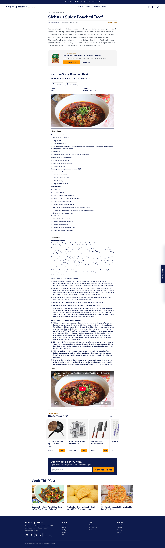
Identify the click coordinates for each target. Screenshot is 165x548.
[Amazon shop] (50, 535)
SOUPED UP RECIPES (90, 91)
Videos (88, 6)
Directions (56, 237)
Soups (64, 532)
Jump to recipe (112, 22)
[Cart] (158, 7)
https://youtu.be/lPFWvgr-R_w (63, 331)
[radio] (52, 78)
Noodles (64, 527)
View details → (87, 62)
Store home (93, 525)
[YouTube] (27, 535)
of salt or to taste (62, 184)
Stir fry (64, 530)
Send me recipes (103, 469)
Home (50, 12)
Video (54, 369)
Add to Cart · (71, 62)
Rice (63, 534)
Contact (119, 527)
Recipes (80, 6)
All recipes (65, 525)
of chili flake (61, 210)
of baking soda (61, 144)
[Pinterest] (36, 535)
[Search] (155, 7)
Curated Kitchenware (49, 543)
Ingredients (56, 131)
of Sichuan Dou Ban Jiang (65, 204)
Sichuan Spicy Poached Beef (69, 74)
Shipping (119, 530)
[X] (45, 535)
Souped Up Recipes (58, 12)
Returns (119, 532)
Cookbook (96, 6)
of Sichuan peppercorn (64, 163)
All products (93, 527)
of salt (59, 141)
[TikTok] (41, 535)
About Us (119, 525)
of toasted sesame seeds (64, 222)
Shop (104, 6)
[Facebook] (31, 535)
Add (62, 450)
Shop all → (113, 416)
